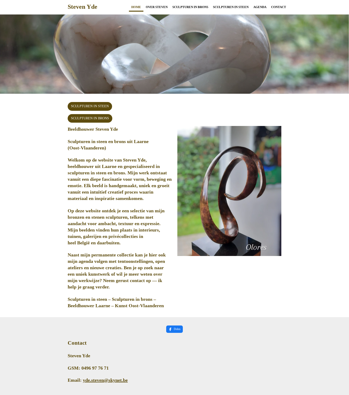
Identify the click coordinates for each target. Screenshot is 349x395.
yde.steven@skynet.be (105, 380)
